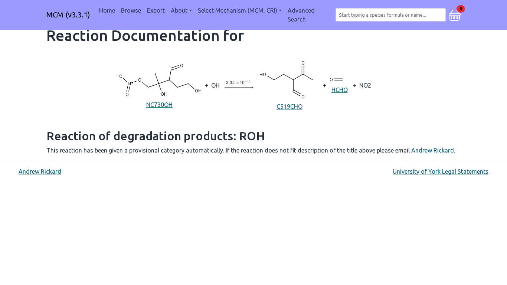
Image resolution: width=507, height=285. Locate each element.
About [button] (179, 10)
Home (107, 10)
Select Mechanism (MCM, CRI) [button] (237, 10)
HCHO (339, 89)
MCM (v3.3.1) (68, 14)
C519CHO (289, 106)
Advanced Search (301, 15)
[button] (455, 14)
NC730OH (159, 104)
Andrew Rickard (432, 150)
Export (156, 10)
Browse (131, 10)
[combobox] (392, 15)
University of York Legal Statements (440, 171)
